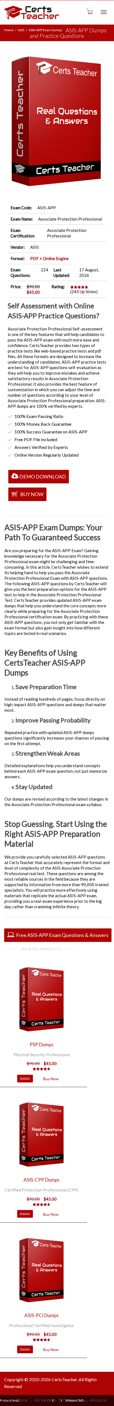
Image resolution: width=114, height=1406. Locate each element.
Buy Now (31, 494)
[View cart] (89, 11)
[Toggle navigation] (104, 12)
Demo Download (42, 476)
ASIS (21, 30)
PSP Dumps (41, 1044)
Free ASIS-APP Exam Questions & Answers (61, 935)
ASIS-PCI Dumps (41, 1315)
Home (9, 30)
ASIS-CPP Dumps (41, 1180)
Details (25, 1078)
